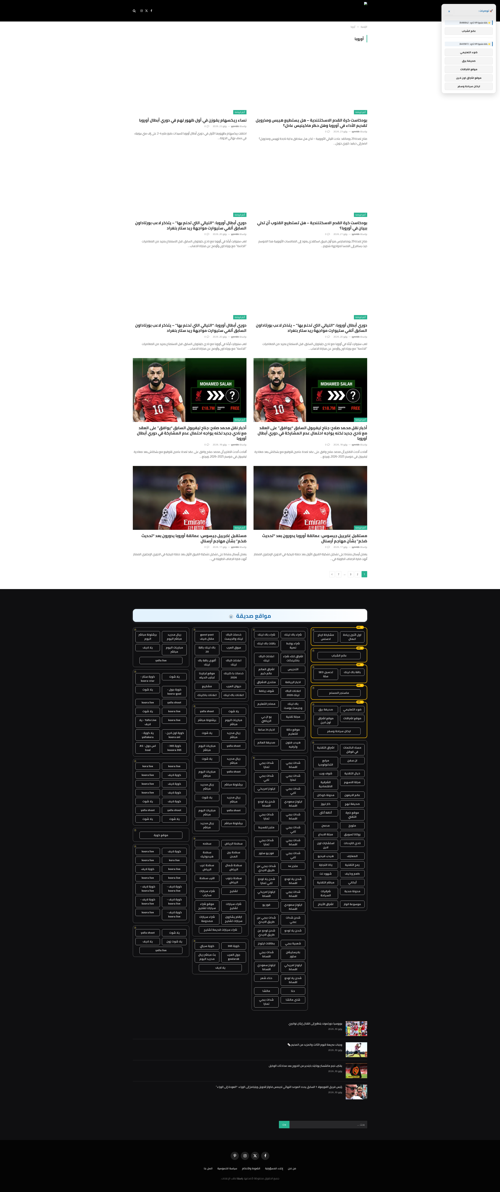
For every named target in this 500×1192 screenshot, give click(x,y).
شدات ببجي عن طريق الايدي (266, 868)
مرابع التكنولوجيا (325, 762)
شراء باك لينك (293, 634)
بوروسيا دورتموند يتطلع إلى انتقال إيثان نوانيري (315, 1023)
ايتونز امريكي (266, 788)
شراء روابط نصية (293, 645)
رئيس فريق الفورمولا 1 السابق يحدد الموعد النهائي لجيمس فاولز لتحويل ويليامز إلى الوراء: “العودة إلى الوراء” (279, 1087)
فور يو (266, 904)
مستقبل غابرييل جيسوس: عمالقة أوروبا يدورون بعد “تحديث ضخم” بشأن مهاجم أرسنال (314, 538)
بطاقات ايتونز (266, 943)
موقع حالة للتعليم (293, 731)
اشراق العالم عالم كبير (266, 671)
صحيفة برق (325, 709)
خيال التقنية (352, 773)
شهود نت (326, 873)
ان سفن (352, 760)
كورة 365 (233, 945)
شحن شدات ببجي (293, 919)
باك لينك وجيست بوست (293, 705)
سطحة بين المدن (233, 854)
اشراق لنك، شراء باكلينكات (293, 658)
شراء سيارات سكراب (207, 893)
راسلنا (240, 1178)
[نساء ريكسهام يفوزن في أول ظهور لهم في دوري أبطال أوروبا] (189, 82)
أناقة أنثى (325, 812)
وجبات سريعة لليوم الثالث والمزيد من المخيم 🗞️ (314, 1045)
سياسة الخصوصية (227, 1168)
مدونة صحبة (352, 891)
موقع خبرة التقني (352, 814)
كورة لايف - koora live (174, 888)
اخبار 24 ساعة (266, 729)
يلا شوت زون (174, 941)
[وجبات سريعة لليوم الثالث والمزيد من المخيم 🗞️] (356, 1049)
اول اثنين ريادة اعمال (352, 636)
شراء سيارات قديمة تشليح (220, 929)
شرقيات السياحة (326, 893)
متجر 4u (293, 866)
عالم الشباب (339, 655)
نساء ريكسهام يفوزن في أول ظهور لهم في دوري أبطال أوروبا (192, 120)
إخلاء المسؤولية (274, 1168)
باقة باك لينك (352, 672)
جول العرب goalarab (233, 956)
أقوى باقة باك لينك (207, 662)
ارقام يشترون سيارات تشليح (233, 918)
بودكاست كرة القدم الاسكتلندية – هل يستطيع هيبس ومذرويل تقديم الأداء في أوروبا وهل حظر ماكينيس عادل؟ (311, 122)
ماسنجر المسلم (339, 692)
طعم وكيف (352, 873)
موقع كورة (161, 835)
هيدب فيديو (326, 856)
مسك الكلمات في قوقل (352, 749)
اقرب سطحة (207, 878)
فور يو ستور (266, 853)
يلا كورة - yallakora (148, 735)
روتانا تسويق (352, 834)
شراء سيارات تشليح (233, 906)
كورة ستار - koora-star (147, 678)
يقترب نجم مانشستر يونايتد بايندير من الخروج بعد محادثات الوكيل (305, 1066)
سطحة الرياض (234, 843)
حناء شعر (266, 978)
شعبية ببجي (293, 943)
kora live (147, 766)
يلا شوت (233, 711)
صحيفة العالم (266, 742)
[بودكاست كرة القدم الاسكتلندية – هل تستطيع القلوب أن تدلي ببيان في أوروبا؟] (310, 185)
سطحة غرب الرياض (207, 867)
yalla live (161, 660)
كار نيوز (325, 803)
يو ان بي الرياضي (266, 718)
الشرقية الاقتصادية (325, 784)
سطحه (207, 843)
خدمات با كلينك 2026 (234, 675)
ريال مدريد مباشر (233, 735)
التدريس (293, 669)
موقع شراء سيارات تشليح (207, 906)
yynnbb (356, 131)
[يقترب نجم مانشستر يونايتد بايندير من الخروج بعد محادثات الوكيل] (356, 1070)
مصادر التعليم (266, 703)
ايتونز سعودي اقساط (293, 803)
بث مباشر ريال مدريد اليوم (207, 956)
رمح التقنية (352, 864)
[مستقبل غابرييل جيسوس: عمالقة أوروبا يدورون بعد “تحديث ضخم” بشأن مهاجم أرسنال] (310, 498)
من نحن (292, 1168)
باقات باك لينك (266, 643)
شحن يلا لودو (293, 930)
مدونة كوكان (325, 795)
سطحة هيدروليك (206, 854)
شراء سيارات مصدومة (207, 918)
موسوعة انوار (352, 904)
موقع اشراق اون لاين (326, 720)
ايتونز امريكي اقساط (266, 893)
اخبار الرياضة (293, 682)
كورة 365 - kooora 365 (174, 747)
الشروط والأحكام (251, 1168)
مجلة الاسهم (352, 782)
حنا (293, 990)
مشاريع (207, 686)
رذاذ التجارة (325, 864)
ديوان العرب (233, 686)
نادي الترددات (352, 843)
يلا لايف (220, 967)
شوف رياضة (266, 690)
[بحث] (135, 10)
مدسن (325, 825)
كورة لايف (174, 774)
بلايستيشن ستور (293, 954)
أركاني (352, 882)
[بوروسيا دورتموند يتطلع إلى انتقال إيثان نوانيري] (356, 1028)
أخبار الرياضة (360, 112)
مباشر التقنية (325, 882)
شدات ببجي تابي (266, 777)
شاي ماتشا (293, 999)
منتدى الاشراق (266, 682)
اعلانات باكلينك (207, 695)
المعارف (352, 856)
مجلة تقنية (293, 716)
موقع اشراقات (352, 718)
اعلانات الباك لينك (266, 658)
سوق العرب (233, 647)
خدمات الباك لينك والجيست (233, 636)
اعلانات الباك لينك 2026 (293, 693)
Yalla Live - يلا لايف (147, 722)
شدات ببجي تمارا (266, 764)
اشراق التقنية (325, 747)
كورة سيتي (207, 945)
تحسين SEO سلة (326, 674)
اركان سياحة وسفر (339, 731)
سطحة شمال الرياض (233, 867)
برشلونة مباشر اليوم (147, 636)
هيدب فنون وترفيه (293, 744)
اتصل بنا (208, 1168)
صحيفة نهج (352, 803)
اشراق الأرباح (325, 904)
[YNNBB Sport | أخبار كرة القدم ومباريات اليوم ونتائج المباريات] (331, 10)
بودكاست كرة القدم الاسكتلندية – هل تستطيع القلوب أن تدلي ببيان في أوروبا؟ (312, 225)
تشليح (234, 891)
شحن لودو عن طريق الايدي (266, 932)
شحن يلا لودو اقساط (266, 803)
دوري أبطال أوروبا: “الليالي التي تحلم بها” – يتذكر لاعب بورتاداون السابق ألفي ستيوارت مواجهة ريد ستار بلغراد (190, 225)
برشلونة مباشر (207, 720)
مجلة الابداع (325, 834)
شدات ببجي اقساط (293, 764)
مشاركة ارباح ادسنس (326, 636)
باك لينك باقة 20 (206, 649)
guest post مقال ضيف (207, 636)
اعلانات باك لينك (233, 695)
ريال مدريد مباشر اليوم (174, 636)
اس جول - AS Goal (148, 747)
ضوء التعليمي (352, 709)
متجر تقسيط (266, 827)
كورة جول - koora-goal (174, 691)
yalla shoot (207, 711)
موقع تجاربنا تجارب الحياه (207, 675)
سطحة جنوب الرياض (234, 880)
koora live (148, 702)
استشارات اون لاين (325, 845)
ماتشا (266, 990)
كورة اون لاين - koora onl (174, 735)
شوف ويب (325, 773)
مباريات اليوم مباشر (233, 722)
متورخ (352, 825)
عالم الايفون (352, 795)
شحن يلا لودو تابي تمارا (266, 881)
